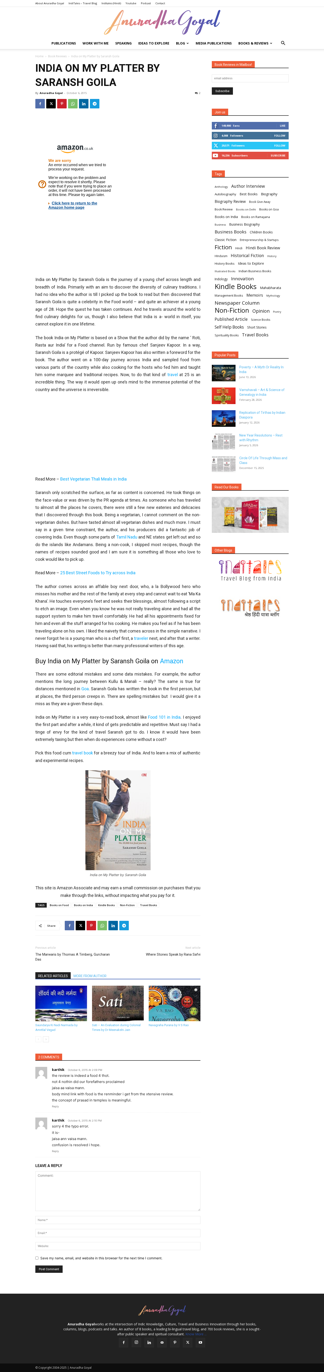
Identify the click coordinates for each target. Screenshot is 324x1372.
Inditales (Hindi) (111, 3)
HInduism (221, 256)
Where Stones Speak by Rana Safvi (173, 954)
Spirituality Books (227, 335)
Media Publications (214, 43)
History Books (225, 263)
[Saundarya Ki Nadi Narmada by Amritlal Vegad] (61, 1003)
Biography (269, 194)
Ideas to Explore (153, 43)
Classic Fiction (225, 239)
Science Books (260, 320)
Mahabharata (270, 287)
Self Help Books (229, 327)
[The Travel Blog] (250, 570)
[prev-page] (38, 1039)
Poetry (277, 311)
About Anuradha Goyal (49, 3)
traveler (141, 638)
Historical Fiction (247, 255)
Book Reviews (57, 56)
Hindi (238, 248)
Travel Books (148, 905)
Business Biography (244, 224)
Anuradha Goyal (51, 93)
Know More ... (196, 1334)
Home (39, 56)
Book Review (224, 209)
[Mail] (162, 1342)
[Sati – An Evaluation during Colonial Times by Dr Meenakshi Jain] (118, 1003)
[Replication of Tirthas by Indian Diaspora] (224, 418)
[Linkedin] (83, 103)
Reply (55, 1106)
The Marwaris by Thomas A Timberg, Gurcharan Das (72, 957)
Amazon (171, 661)
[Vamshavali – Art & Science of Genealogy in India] (224, 396)
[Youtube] (200, 1342)
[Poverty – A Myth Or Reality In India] (224, 373)
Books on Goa (269, 209)
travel (172, 374)
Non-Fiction (127, 905)
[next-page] (46, 1039)
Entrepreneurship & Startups (259, 240)
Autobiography (225, 194)
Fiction (223, 247)
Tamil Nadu (126, 537)
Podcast (146, 3)
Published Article (231, 319)
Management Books (229, 295)
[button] (283, 43)
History (272, 256)
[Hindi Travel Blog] (250, 607)
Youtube (130, 3)
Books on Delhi (246, 209)
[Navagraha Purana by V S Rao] (174, 1003)
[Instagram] (136, 1342)
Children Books (261, 232)
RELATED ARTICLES (53, 976)
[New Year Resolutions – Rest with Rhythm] (224, 441)
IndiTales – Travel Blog (83, 3)
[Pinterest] (62, 103)
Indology (221, 279)
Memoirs (254, 295)
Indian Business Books (255, 271)
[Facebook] (40, 103)
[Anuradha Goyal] (162, 22)
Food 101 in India (164, 717)
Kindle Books (106, 905)
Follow (279, 135)
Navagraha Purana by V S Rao (169, 1025)
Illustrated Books (225, 271)
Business (220, 224)
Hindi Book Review (263, 247)
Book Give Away (259, 202)
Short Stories (257, 327)
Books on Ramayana (255, 217)
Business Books (230, 231)
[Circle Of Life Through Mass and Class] (224, 464)
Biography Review (230, 201)
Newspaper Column (237, 302)
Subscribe (278, 155)
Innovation (242, 278)
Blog (180, 43)
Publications (63, 43)
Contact (160, 3)
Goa (85, 688)
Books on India (83, 905)
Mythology (273, 295)
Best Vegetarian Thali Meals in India (93, 479)
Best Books (249, 194)
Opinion (261, 310)
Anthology (221, 186)
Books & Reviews (253, 43)
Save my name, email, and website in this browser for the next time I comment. (101, 1258)
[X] (51, 103)
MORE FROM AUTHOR (90, 976)
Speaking (123, 43)
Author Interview (248, 186)
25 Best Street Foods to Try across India (97, 572)
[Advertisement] (118, 127)
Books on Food (59, 905)
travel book (82, 752)
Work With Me (96, 43)
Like (282, 125)
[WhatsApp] (73, 103)
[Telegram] (94, 103)
